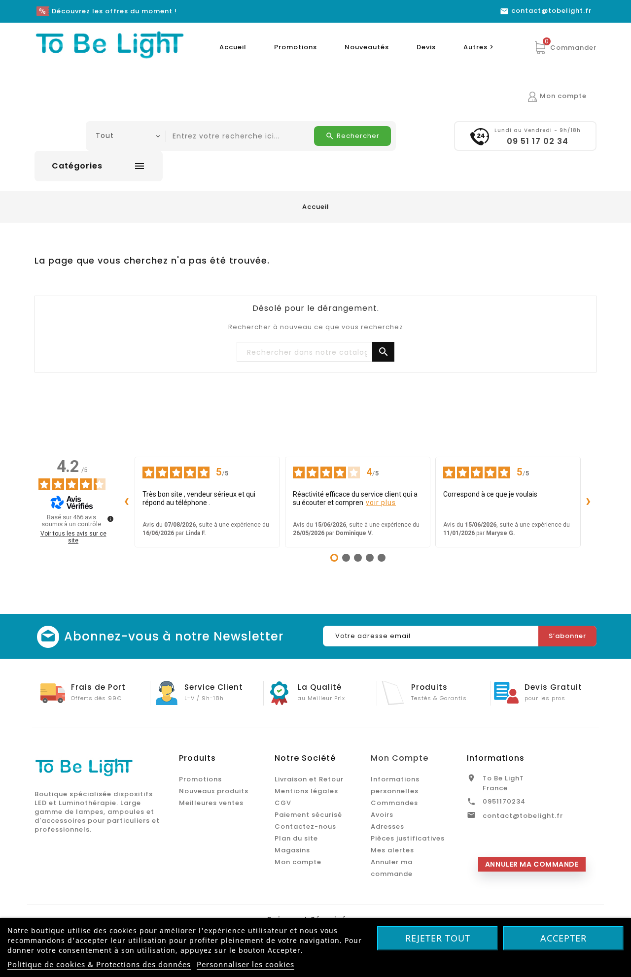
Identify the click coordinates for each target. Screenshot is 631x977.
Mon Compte (399, 758)
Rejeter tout (437, 938)
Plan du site (296, 838)
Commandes (394, 803)
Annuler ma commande (532, 864)
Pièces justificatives (408, 838)
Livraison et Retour (309, 779)
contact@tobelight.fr (523, 815)
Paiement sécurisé (308, 814)
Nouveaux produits (213, 791)
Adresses (387, 826)
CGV (283, 803)
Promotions (295, 47)
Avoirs (382, 814)
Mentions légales (306, 791)
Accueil (232, 47)
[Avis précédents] (127, 502)
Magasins (292, 850)
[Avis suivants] (589, 502)
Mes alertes (392, 850)
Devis (426, 47)
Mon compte (298, 862)
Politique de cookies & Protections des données (99, 964)
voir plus (381, 502)
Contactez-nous (305, 826)
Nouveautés (367, 47)
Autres (479, 47)
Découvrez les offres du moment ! (114, 11)
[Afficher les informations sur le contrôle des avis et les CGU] (110, 519)
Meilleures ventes (211, 803)
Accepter (563, 938)
